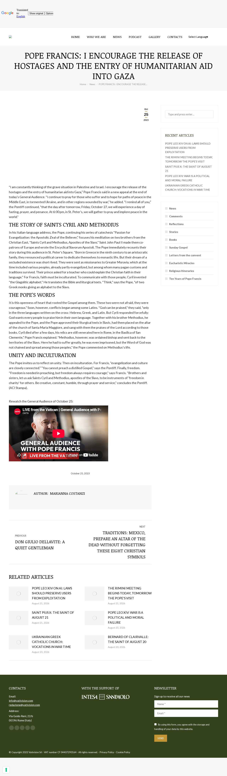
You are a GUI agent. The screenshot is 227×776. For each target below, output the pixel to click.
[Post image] (18, 594)
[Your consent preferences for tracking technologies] (6, 769)
